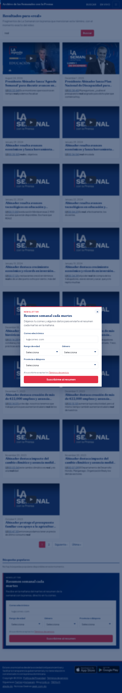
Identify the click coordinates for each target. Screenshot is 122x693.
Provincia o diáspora (34, 359)
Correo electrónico (34, 333)
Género (66, 346)
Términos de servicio (59, 372)
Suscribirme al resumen (61, 379)
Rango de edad (32, 346)
